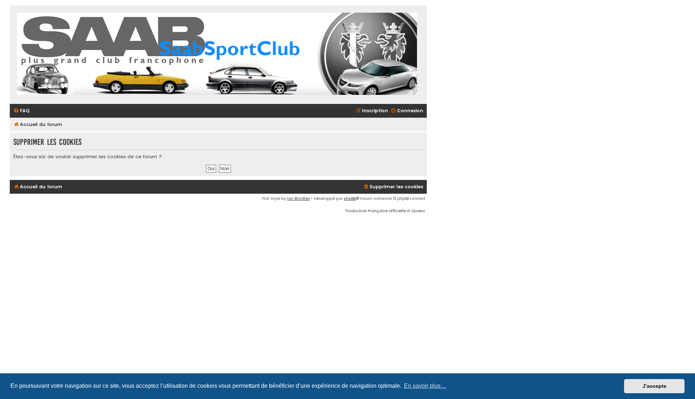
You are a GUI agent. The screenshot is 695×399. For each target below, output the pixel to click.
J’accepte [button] (654, 386)
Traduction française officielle (375, 211)
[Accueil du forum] (217, 54)
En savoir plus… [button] (425, 386)
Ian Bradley (298, 198)
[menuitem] (21, 111)
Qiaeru (418, 211)
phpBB (350, 198)
